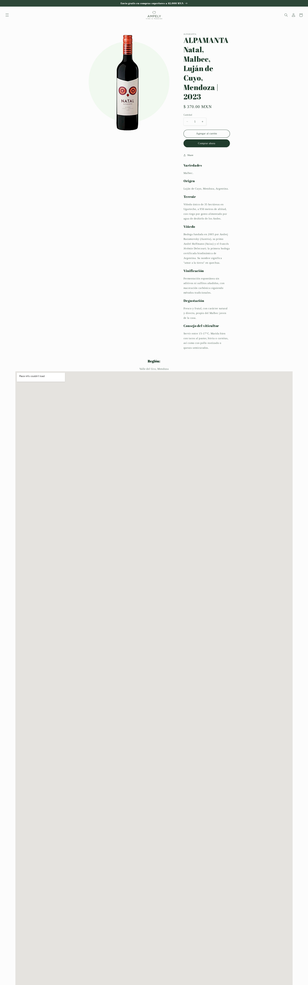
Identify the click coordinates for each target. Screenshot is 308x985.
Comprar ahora (206, 143)
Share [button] (190, 155)
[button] (7, 15)
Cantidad (188, 115)
